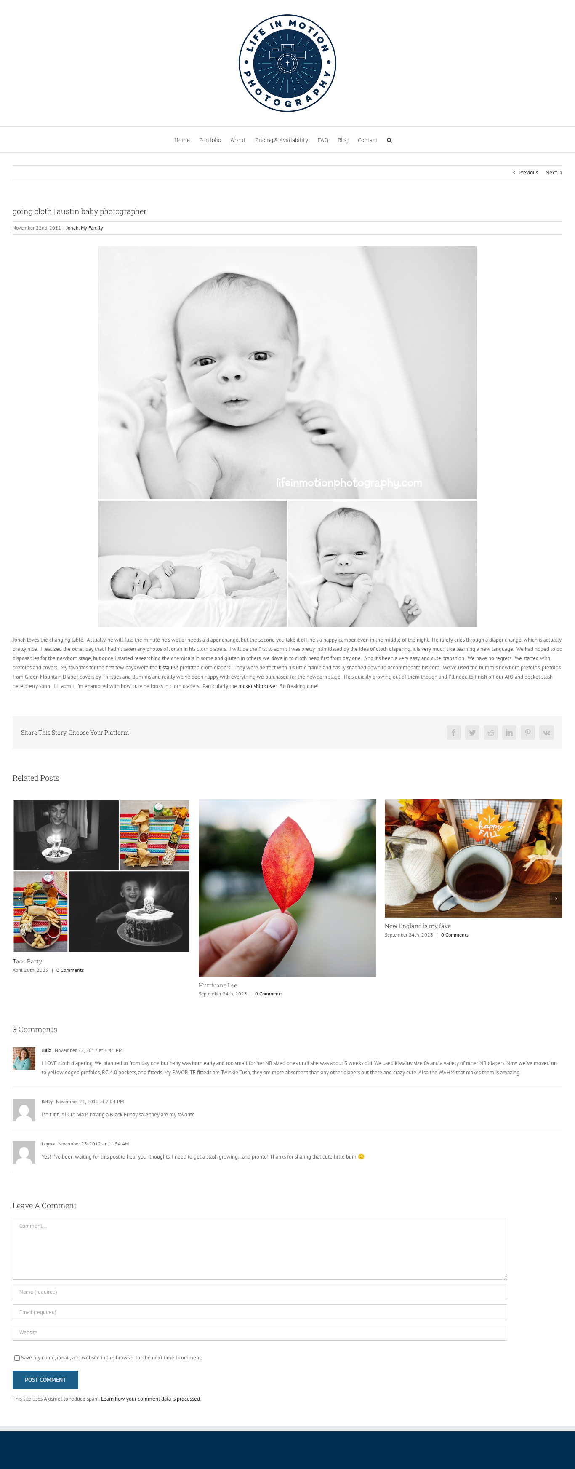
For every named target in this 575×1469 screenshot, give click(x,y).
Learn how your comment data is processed (150, 1398)
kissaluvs (168, 667)
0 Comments (82, 993)
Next (551, 172)
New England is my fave (232, 926)
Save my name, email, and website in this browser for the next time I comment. (111, 1357)
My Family (92, 228)
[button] (389, 139)
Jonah (73, 228)
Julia (46, 1050)
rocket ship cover (257, 686)
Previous (528, 172)
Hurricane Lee (32, 985)
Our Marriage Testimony (418, 927)
